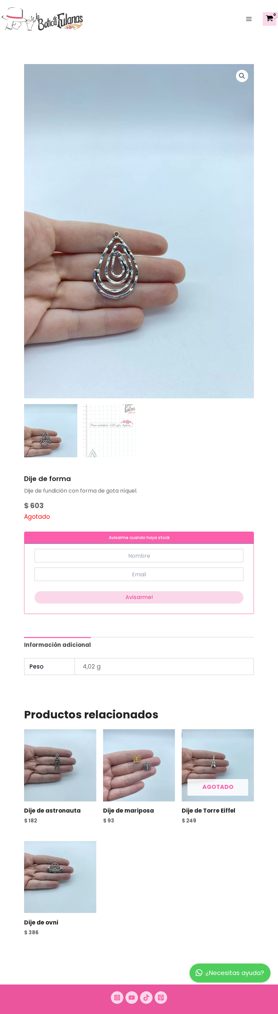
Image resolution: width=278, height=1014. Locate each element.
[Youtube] (131, 997)
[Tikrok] (146, 997)
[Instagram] (117, 997)
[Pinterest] (161, 997)
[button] (242, 76)
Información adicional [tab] (57, 645)
